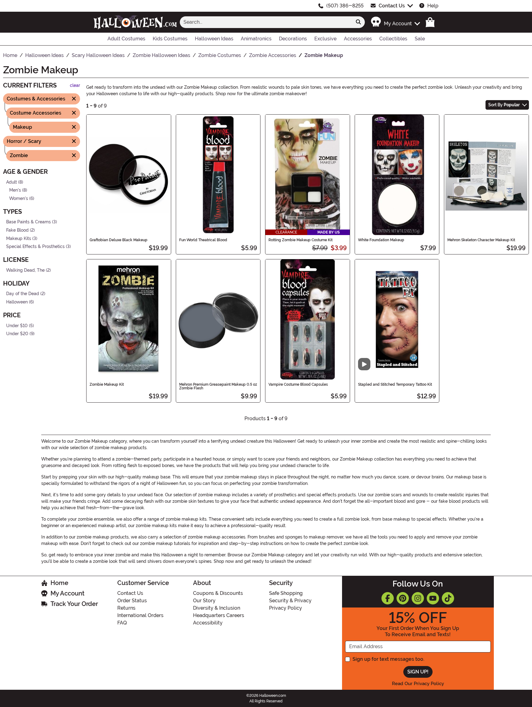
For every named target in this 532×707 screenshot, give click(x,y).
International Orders (140, 615)
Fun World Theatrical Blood (203, 240)
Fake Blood (17, 230)
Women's (18, 198)
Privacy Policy (285, 608)
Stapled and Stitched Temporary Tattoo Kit (395, 384)
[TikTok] (448, 598)
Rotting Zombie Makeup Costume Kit (300, 240)
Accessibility (208, 623)
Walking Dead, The (25, 270)
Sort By (504, 104)
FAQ (122, 623)
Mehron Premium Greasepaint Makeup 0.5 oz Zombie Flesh (218, 386)
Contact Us (392, 6)
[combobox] (266, 22)
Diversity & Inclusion (216, 608)
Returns (126, 608)
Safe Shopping (286, 593)
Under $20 (17, 333)
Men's (15, 190)
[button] (395, 22)
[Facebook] (387, 598)
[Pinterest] (403, 598)
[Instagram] (418, 598)
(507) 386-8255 (345, 6)
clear (75, 85)
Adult (11, 182)
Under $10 (17, 325)
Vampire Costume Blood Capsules (298, 384)
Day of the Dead (22, 293)
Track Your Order (74, 603)
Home (59, 583)
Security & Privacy (290, 600)
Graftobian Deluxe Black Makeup (118, 240)
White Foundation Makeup (381, 240)
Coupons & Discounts (218, 593)
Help (432, 6)
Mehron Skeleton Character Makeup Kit (481, 240)
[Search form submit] (358, 22)
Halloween (17, 302)
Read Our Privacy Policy (418, 683)
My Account (67, 593)
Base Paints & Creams (28, 222)
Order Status (132, 600)
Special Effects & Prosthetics (35, 246)
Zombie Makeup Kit (107, 384)
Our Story (204, 600)
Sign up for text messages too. (388, 659)
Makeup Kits (18, 238)
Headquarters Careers (218, 615)
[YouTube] (433, 598)
